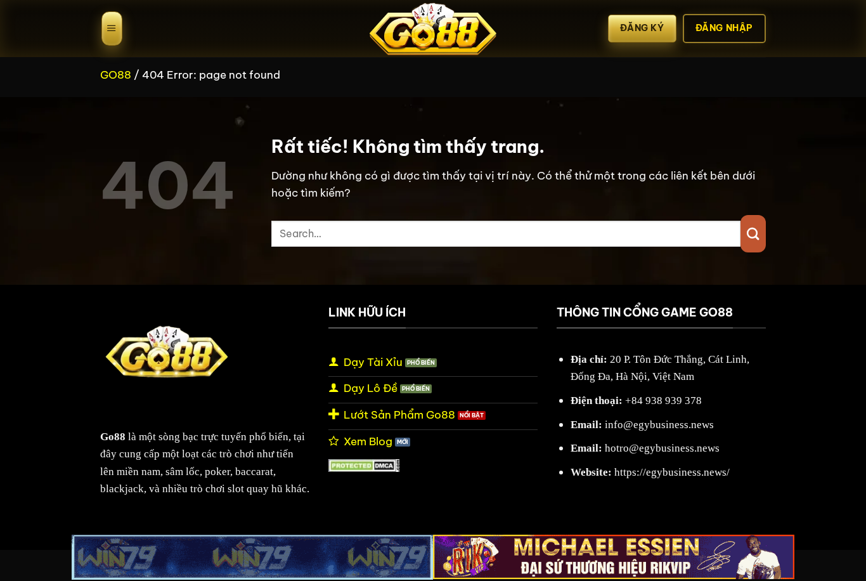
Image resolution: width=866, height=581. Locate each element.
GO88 (115, 74)
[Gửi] (753, 233)
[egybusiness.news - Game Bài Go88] (433, 28)
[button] (111, 28)
